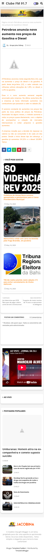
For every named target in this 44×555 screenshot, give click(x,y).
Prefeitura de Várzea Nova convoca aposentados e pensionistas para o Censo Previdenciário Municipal (21, 197)
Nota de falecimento (21, 492)
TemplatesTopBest (19, 548)
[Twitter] (9, 150)
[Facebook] (4, 150)
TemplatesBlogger (22, 551)
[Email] (24, 150)
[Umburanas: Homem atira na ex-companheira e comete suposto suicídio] (22, 430)
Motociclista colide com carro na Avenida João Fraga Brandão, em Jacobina (21, 240)
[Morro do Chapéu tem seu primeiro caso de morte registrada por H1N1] (7, 469)
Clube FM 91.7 (16, 3)
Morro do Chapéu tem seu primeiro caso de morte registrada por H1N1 (27, 467)
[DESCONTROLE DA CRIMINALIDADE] (7, 506)
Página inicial (7, 22)
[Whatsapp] (14, 150)
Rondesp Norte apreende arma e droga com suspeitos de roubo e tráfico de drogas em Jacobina (26, 480)
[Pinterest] (19, 150)
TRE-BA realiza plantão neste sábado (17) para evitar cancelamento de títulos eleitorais (21, 282)
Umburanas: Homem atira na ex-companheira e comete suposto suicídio (21, 452)
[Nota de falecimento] (7, 495)
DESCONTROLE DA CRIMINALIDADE (27, 503)
